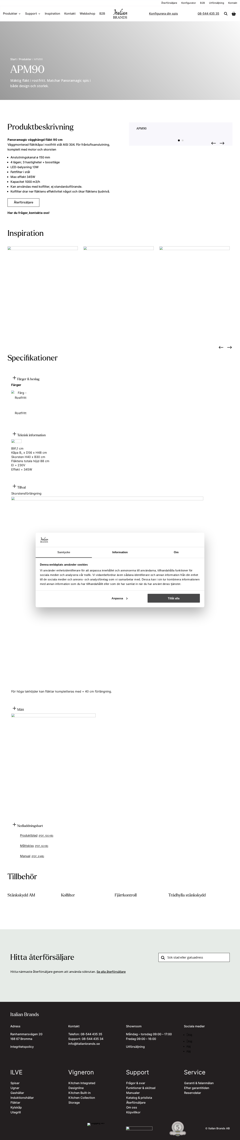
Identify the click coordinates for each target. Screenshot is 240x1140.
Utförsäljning (216, 3)
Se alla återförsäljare (111, 972)
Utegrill (15, 1112)
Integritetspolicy (22, 1047)
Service (195, 1072)
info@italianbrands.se (84, 1044)
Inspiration (52, 14)
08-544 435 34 (92, 1039)
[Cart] (235, 13)
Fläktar (15, 1102)
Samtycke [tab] (63, 552)
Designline (76, 1088)
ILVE (16, 1072)
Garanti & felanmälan (199, 1083)
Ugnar (14, 1088)
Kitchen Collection (81, 1098)
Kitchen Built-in (79, 1093)
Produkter (10, 14)
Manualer (133, 1093)
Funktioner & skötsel (140, 1088)
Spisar (15, 1083)
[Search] (225, 13)
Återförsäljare (169, 3)
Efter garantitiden (196, 1088)
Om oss (131, 1107)
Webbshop (87, 14)
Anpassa (117, 598)
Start (13, 59)
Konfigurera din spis (163, 14)
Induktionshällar (22, 1098)
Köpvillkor (133, 1112)
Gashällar (17, 1093)
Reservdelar (192, 1093)
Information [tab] (120, 552)
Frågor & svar (135, 1083)
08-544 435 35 (208, 14)
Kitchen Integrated (81, 1083)
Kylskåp (16, 1107)
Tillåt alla (173, 598)
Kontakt (232, 3)
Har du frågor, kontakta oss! (29, 213)
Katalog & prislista (139, 1098)
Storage (74, 1102)
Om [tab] (176, 552)
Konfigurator (188, 3)
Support (31, 14)
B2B (202, 3)
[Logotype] (120, 18)
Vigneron (81, 1072)
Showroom (134, 1026)
